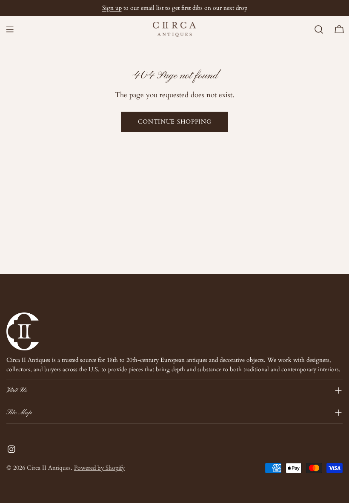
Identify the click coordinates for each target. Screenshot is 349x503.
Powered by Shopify (99, 468)
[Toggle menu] (9, 29)
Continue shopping (175, 122)
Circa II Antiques (49, 468)
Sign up (112, 8)
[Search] (318, 29)
